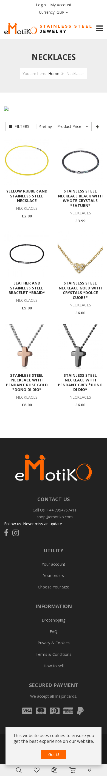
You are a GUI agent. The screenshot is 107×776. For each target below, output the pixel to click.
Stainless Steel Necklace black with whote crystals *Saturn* (80, 198)
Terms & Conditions (53, 654)
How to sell (54, 665)
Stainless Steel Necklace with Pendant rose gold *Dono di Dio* (27, 382)
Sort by (45, 126)
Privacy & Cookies (54, 642)
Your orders (53, 575)
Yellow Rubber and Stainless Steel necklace (26, 195)
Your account (53, 564)
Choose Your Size (53, 587)
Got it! (53, 754)
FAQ (53, 631)
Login (41, 4)
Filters (20, 126)
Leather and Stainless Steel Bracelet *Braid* (27, 287)
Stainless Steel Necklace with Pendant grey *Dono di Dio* (80, 382)
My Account (60, 4)
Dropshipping (53, 620)
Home (53, 73)
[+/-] (97, 126)
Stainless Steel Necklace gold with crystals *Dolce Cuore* (80, 290)
